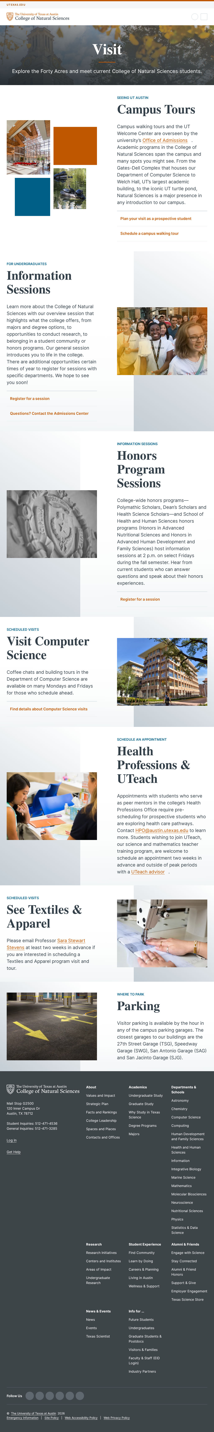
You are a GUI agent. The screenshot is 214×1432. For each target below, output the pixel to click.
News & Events (98, 1311)
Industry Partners (142, 1371)
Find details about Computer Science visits (49, 709)
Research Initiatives (101, 1253)
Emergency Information (22, 1417)
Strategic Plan (97, 1104)
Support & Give (183, 1283)
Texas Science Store (187, 1299)
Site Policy (52, 1417)
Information (180, 1161)
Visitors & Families (143, 1350)
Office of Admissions (165, 140)
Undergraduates (141, 1328)
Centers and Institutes (103, 1261)
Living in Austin (141, 1278)
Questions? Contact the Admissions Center (49, 413)
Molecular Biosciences (188, 1194)
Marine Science (183, 1177)
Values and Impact (100, 1095)
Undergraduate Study (146, 1095)
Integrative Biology (186, 1169)
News (90, 1319)
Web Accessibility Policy (81, 1417)
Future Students (141, 1319)
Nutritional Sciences (187, 1211)
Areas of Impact (98, 1269)
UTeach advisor (148, 871)
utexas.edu (16, 4)
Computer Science (186, 1117)
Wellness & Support (144, 1286)
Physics (177, 1219)
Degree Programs (143, 1125)
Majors (134, 1134)
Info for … (136, 1311)
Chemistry (179, 1109)
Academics (138, 1087)
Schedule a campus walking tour (149, 233)
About (91, 1087)
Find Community (142, 1253)
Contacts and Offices (103, 1137)
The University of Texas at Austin (33, 1413)
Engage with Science (187, 1253)
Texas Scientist (98, 1336)
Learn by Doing (141, 1261)
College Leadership (101, 1120)
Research (94, 1244)
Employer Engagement (189, 1291)
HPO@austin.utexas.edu (161, 830)
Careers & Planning (144, 1269)
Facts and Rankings (101, 1112)
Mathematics (181, 1186)
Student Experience (145, 1244)
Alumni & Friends (185, 1244)
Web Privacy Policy (117, 1417)
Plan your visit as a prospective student (155, 218)
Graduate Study (141, 1104)
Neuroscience (182, 1202)
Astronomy (180, 1100)
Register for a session (30, 398)
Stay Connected (184, 1261)
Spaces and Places (101, 1129)
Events (91, 1328)
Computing (180, 1125)
